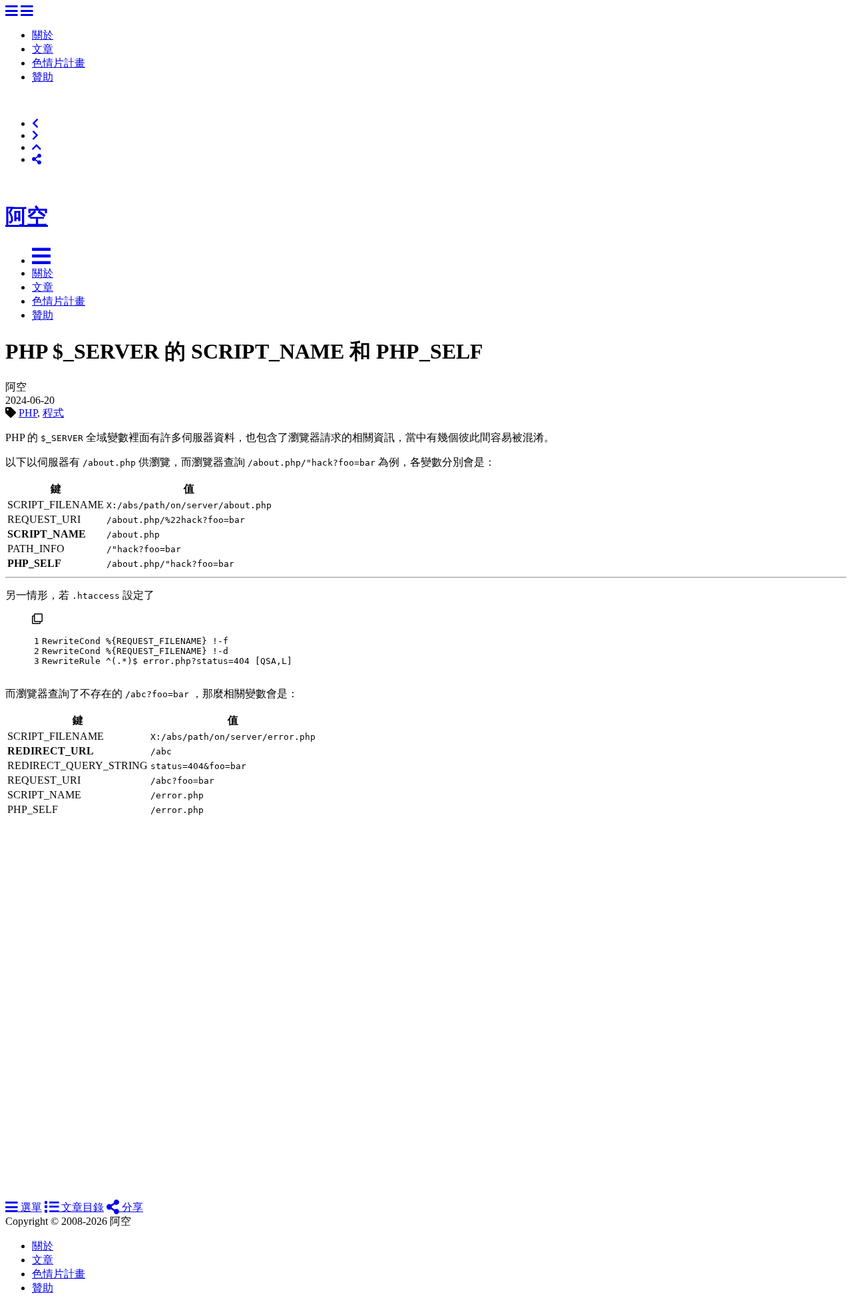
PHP (28, 412)
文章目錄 (81, 1207)
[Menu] (11, 11)
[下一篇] (35, 135)
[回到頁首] (36, 147)
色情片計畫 (58, 63)
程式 (53, 412)
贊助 (42, 76)
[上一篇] (35, 123)
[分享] (36, 159)
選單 (30, 1207)
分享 (131, 1207)
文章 (42, 49)
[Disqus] (426, 996)
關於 (42, 35)
